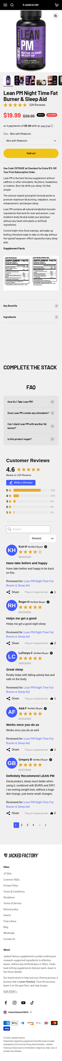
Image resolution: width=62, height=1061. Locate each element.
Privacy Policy (10, 885)
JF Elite (7, 873)
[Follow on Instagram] (14, 1002)
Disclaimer (9, 897)
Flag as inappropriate (36, 592)
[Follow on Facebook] (5, 1002)
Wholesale (8, 932)
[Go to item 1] (8, 81)
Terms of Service (12, 903)
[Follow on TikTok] (32, 1002)
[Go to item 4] (41, 83)
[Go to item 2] (19, 81)
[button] (31, 126)
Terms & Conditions (14, 891)
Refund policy (10, 909)
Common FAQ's (11, 879)
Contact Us (9, 939)
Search (7, 915)
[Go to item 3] (30, 81)
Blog (5, 927)
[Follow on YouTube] (23, 1002)
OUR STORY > (10, 991)
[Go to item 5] (52, 81)
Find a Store (9, 921)
